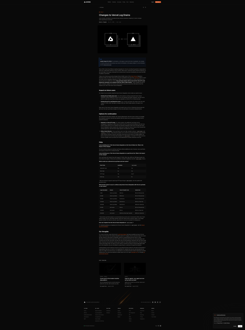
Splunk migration (98, 310)
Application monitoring (99, 320)
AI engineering (98, 316)
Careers (152, 312)
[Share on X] (143, 7)
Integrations (142, 318)
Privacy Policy (219, 323)
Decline (235, 326)
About (152, 310)
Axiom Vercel (134, 76)
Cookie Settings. (227, 323)
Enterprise (108, 310)
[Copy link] (145, 7)
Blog (141, 312)
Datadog (119, 312)
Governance (86, 316)
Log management (98, 312)
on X (137, 252)
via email (133, 252)
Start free (158, 2)
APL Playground (132, 312)
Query (85, 310)
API (129, 314)
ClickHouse (120, 314)
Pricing (124, 2)
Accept (240, 326)
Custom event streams (99, 314)
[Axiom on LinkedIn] (160, 326)
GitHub (130, 318)
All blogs (101, 7)
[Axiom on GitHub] (158, 326)
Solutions (114, 2)
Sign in (152, 2)
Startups (108, 312)
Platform (109, 2)
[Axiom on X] (156, 326)
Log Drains (136, 77)
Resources (132, 2)
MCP (85, 318)
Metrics (85, 312)
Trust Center (153, 316)
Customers (142, 310)
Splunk (119, 310)
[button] (153, 302)
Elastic (119, 316)
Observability (97, 318)
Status (130, 320)
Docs (127, 2)
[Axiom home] (87, 2)
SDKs (130, 316)
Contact (152, 314)
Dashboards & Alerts (88, 314)
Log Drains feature (122, 234)
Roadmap (142, 314)
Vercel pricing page (107, 64)
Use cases (119, 2)
